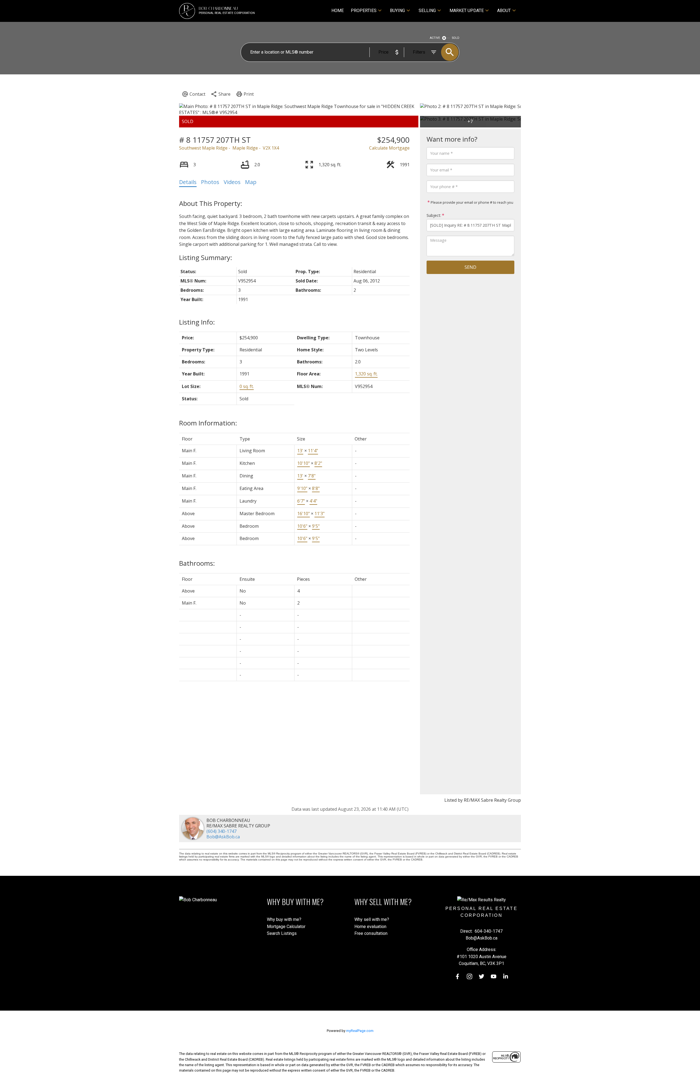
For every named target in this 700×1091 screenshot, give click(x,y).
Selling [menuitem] (427, 10)
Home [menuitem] (337, 10)
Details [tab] (188, 182)
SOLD (455, 38)
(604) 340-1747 (221, 831)
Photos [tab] (210, 182)
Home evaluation (370, 926)
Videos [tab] (232, 182)
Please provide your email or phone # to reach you (471, 202)
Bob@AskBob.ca (223, 837)
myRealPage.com (360, 1031)
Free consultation (370, 933)
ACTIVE (435, 38)
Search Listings (282, 933)
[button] (457, 976)
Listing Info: (197, 321)
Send (470, 267)
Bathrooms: (197, 563)
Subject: (434, 215)
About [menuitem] (504, 10)
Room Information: (208, 422)
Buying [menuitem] (397, 10)
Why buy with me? (284, 919)
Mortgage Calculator (286, 926)
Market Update (467, 10)
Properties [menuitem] (364, 10)
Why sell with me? (371, 919)
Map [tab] (250, 182)
